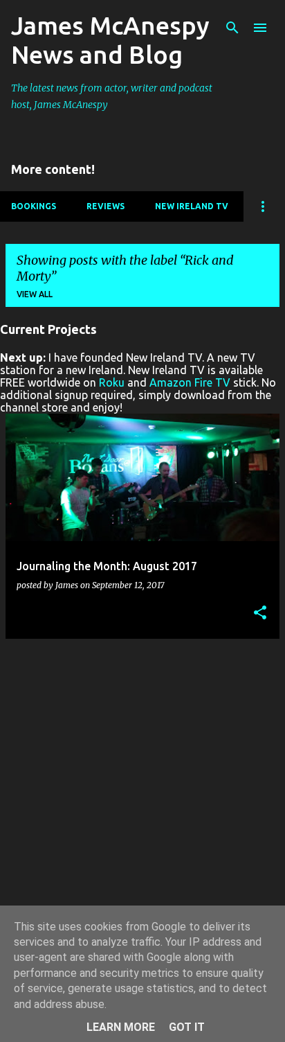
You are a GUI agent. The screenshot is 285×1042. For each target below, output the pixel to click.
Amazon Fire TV (189, 382)
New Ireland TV (191, 206)
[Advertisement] (142, 792)
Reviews (105, 206)
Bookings (33, 206)
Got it (187, 1027)
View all (35, 294)
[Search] (232, 27)
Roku (112, 382)
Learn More (120, 1027)
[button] (260, 613)
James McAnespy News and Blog (110, 40)
